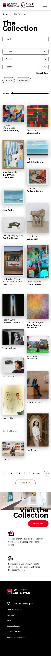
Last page (36, 473)
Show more (25, 482)
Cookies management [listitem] (16, 637)
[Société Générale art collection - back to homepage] (18, 5)
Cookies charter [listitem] (13, 631)
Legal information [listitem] (14, 609)
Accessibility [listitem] (12, 615)
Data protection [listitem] (13, 626)
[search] (25, 39)
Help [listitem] (9, 620)
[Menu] (44, 5)
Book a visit (38, 523)
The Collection (20, 14)
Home (5, 14)
